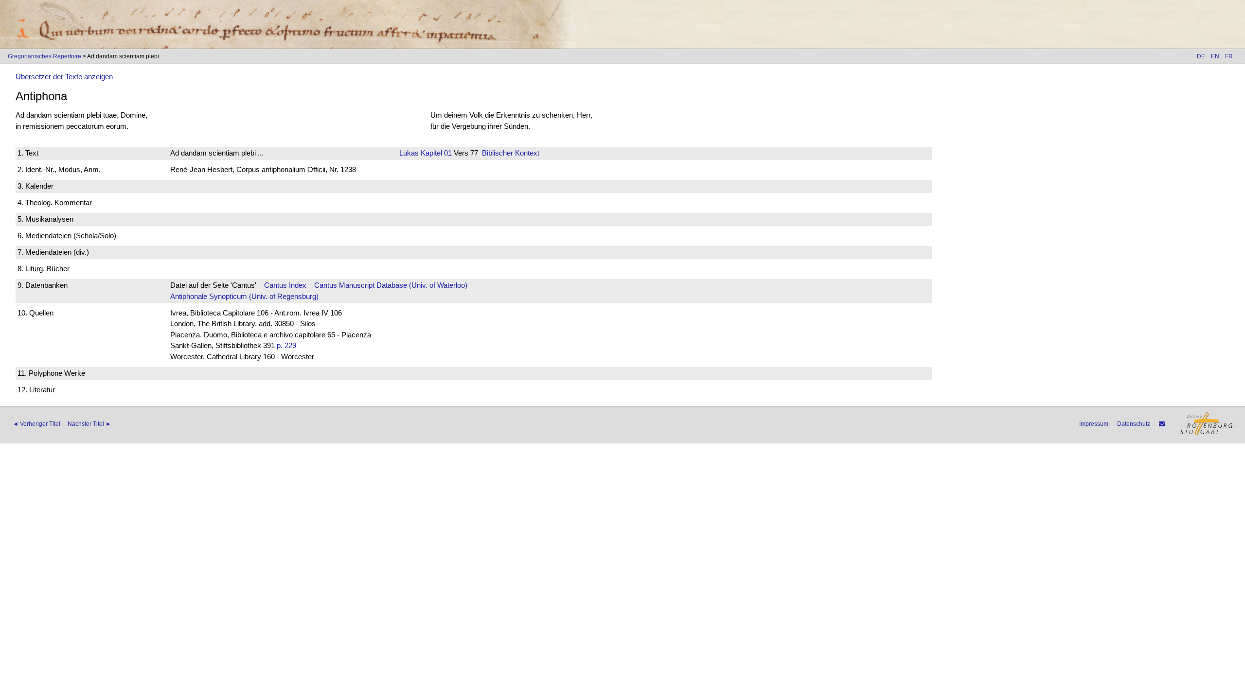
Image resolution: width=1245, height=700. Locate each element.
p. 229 (286, 345)
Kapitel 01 (435, 153)
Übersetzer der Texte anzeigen (64, 76)
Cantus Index (285, 285)
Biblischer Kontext (510, 153)
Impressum (1093, 423)
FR (1229, 56)
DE (1201, 56)
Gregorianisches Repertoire (44, 56)
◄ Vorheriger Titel (36, 423)
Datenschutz (1133, 423)
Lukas (409, 153)
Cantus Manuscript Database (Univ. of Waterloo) (390, 285)
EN (1215, 56)
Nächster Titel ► (89, 423)
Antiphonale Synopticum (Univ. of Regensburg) (244, 296)
